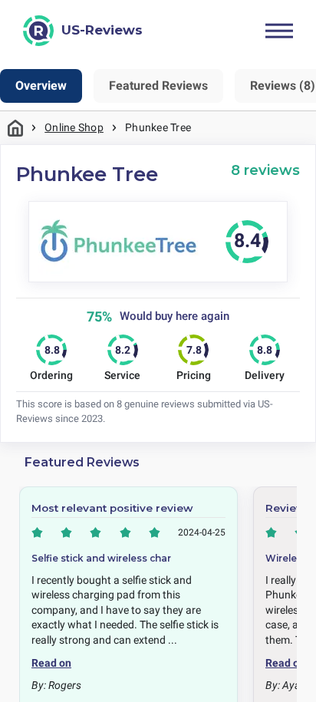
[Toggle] (279, 30)
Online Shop (74, 127)
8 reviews (265, 170)
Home (15, 128)
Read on (51, 663)
